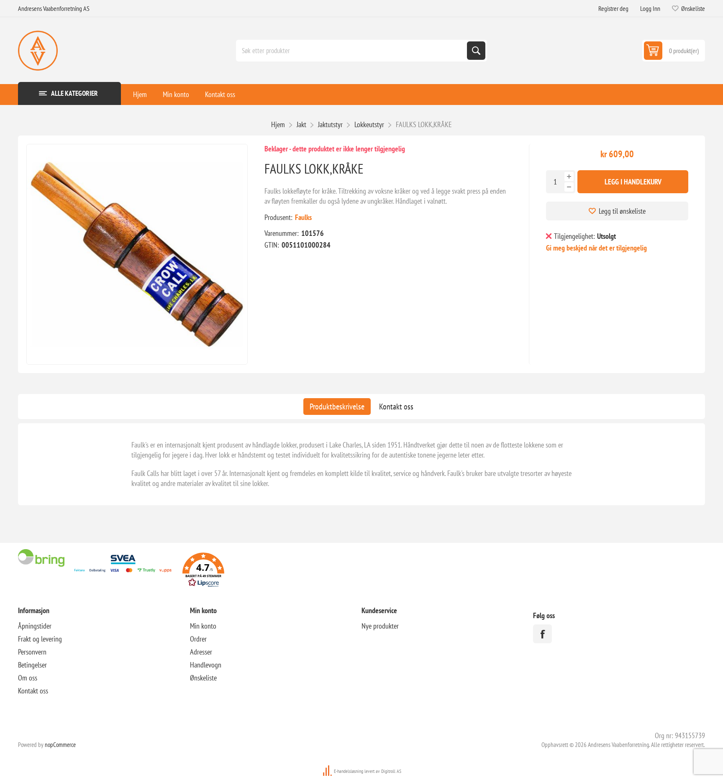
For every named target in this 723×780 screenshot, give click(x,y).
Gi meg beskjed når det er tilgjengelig (596, 248)
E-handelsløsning (348, 771)
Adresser (201, 652)
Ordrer (198, 639)
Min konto (176, 94)
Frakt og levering (40, 639)
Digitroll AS (391, 771)
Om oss (27, 678)
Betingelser (32, 665)
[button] (203, 571)
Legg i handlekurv (633, 182)
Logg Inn (650, 8)
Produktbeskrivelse (337, 406)
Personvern (32, 652)
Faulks (303, 217)
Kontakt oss (220, 94)
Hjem (140, 94)
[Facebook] (542, 633)
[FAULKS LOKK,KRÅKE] (137, 254)
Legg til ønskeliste (622, 211)
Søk (476, 50)
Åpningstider (34, 626)
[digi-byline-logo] (328, 771)
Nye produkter (380, 626)
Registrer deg (613, 8)
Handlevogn (205, 665)
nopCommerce (60, 745)
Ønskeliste (203, 678)
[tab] (337, 406)
